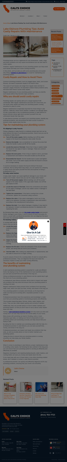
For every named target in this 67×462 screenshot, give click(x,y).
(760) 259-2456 (41, 237)
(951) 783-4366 (41, 240)
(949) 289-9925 (40, 238)
